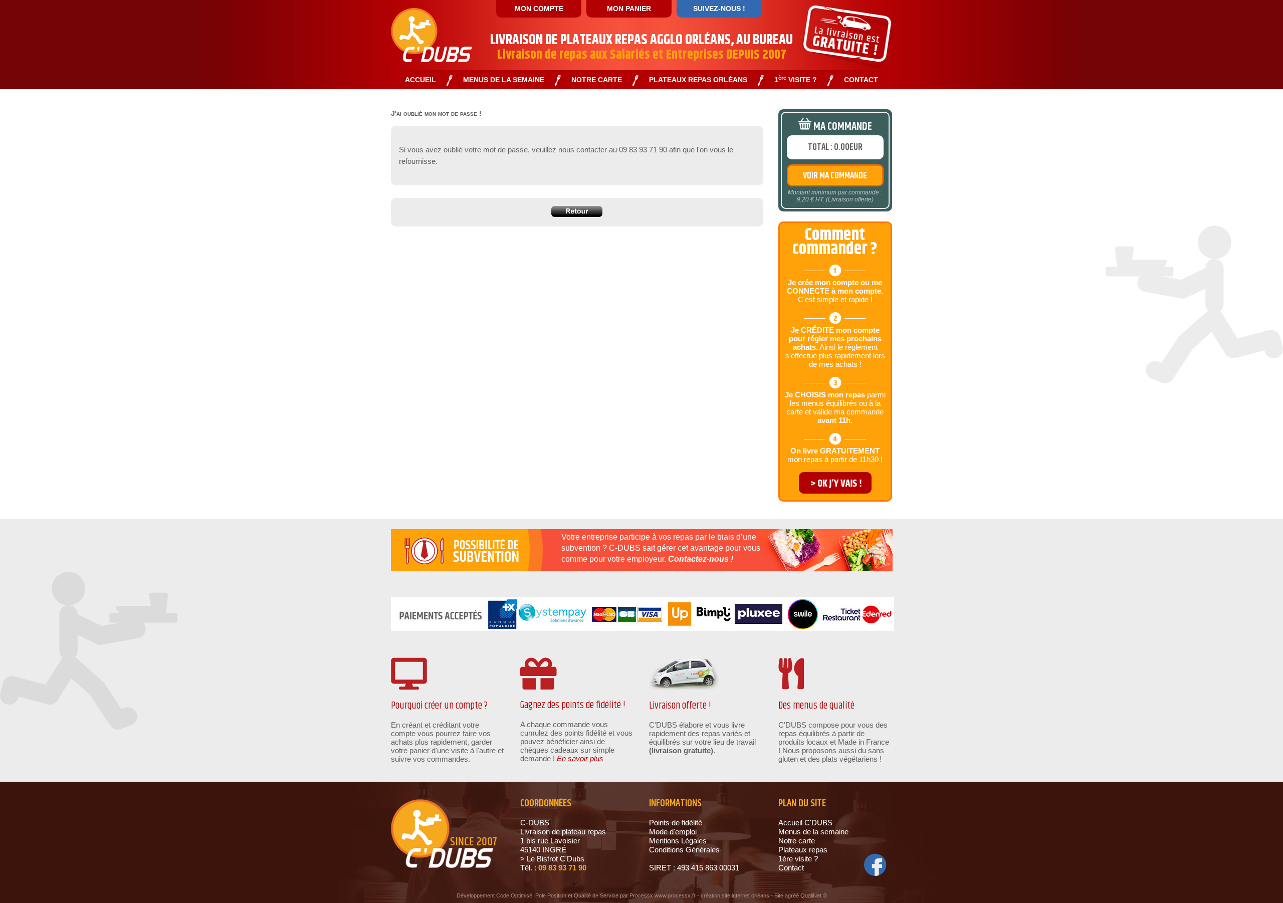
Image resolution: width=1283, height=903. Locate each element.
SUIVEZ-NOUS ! (719, 9)
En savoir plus (580, 758)
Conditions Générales (684, 849)
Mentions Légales (678, 840)
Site (778, 895)
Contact (791, 867)
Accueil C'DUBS (805, 822)
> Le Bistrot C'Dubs (552, 858)
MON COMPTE (539, 9)
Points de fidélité (675, 822)
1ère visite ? (798, 858)
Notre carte (796, 840)
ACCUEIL (420, 80)
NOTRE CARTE (596, 80)
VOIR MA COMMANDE (835, 176)
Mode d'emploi (673, 831)
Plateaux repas (802, 849)
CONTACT (861, 80)
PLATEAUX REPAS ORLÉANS (698, 80)
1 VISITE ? (795, 80)
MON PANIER (629, 9)
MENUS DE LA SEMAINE (503, 80)
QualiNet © (813, 895)
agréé (792, 895)
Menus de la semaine (813, 831)
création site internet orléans (735, 895)
